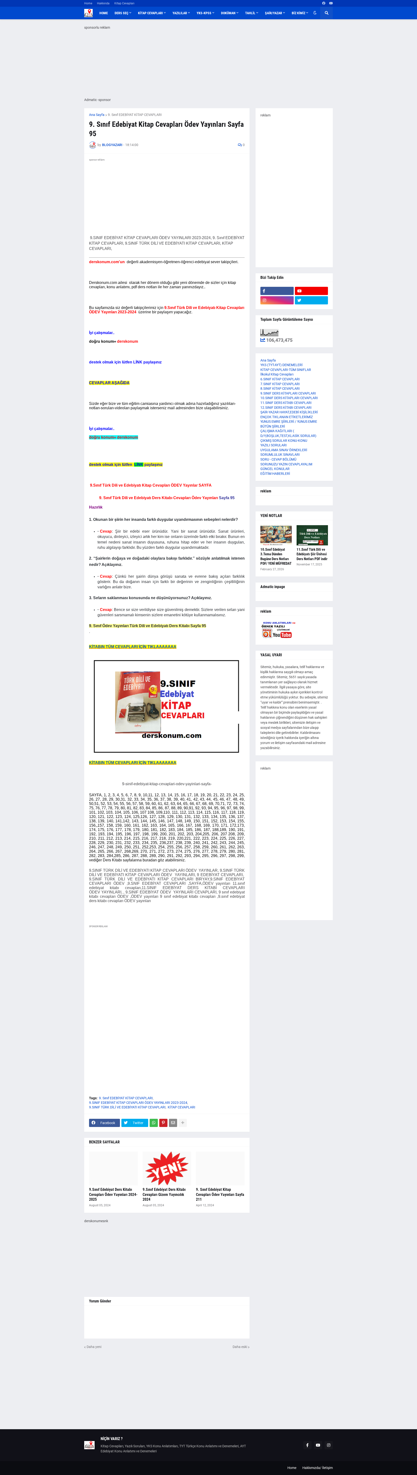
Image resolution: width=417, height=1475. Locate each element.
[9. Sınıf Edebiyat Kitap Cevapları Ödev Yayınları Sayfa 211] (220, 1168)
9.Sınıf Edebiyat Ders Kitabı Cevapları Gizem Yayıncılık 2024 (164, 1194)
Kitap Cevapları (124, 3)
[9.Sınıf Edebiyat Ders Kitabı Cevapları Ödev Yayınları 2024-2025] (113, 1168)
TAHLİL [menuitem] (250, 13)
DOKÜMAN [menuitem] (228, 13)
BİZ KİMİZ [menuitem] (298, 13)
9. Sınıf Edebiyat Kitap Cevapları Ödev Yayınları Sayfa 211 (220, 1194)
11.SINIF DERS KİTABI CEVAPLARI (286, 403)
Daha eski (240, 1347)
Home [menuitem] (103, 13)
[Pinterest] (163, 1123)
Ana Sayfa (96, 114)
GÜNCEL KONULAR (275, 469)
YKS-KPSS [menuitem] (204, 13)
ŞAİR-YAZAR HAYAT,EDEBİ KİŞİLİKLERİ (289, 412)
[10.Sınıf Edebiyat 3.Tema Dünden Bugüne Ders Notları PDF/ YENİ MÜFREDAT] (276, 535)
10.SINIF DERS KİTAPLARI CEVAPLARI (289, 398)
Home (88, 3)
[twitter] (311, 300)
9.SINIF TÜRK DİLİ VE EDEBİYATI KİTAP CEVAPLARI (127, 1107)
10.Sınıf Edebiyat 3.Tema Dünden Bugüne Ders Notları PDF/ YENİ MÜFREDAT (276, 556)
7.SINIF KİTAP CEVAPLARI (280, 384)
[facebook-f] (277, 291)
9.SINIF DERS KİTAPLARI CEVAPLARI (288, 393)
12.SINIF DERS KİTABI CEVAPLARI (286, 407)
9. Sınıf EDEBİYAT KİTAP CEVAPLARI (135, 114)
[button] (315, 13)
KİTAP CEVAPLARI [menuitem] (150, 13)
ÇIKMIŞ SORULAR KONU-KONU (283, 440)
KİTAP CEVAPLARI (181, 1107)
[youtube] (331, 3)
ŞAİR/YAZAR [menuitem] (273, 13)
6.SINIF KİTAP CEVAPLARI (280, 379)
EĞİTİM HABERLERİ (275, 474)
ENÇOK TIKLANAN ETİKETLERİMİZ (286, 417)
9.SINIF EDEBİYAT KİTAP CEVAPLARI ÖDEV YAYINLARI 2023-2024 (138, 1102)
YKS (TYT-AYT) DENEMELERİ (281, 365)
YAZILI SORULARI (273, 445)
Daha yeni (94, 1347)
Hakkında (103, 3)
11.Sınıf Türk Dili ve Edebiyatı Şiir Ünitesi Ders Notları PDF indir (312, 554)
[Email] (173, 1123)
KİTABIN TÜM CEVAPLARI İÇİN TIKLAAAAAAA (132, 647)
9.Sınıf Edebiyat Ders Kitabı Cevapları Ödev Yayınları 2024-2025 (113, 1194)
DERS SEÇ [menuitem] (121, 13)
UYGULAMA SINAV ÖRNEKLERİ (283, 450)
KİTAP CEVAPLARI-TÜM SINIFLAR (285, 370)
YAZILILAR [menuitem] (180, 13)
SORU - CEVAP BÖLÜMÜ (278, 459)
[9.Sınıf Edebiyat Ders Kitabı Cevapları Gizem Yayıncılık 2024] (167, 1168)
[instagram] (277, 300)
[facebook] (323, 3)
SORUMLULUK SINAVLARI (280, 454)
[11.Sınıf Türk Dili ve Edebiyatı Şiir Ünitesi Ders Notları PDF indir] (312, 535)
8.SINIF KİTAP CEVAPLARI (280, 388)
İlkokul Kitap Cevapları (276, 374)
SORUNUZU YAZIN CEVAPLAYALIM (286, 464)
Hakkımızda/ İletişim (317, 1468)
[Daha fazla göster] (183, 1123)
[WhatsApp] (154, 1123)
